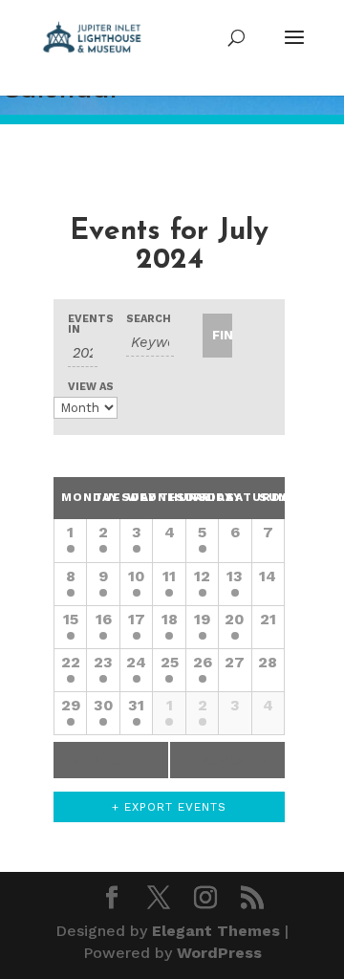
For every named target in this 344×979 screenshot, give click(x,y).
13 (234, 576)
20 (235, 619)
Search (148, 319)
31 (136, 705)
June (96, 760)
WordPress (219, 953)
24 (136, 662)
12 (202, 576)
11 (169, 576)
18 (169, 619)
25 (170, 662)
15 (70, 619)
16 (104, 619)
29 (70, 705)
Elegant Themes (216, 931)
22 (70, 662)
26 (202, 662)
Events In (82, 324)
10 (136, 576)
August (234, 760)
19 (202, 619)
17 (136, 619)
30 (104, 705)
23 (103, 662)
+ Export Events (169, 807)
